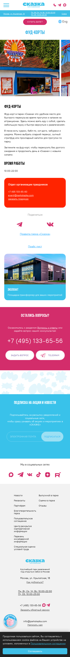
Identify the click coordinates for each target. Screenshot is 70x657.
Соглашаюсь (35, 651)
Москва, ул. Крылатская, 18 (14, 14)
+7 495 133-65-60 (17, 191)
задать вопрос (20, 355)
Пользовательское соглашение (23, 519)
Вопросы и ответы (47, 327)
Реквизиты (19, 500)
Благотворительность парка (25, 512)
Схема (64, 14)
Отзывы (43, 505)
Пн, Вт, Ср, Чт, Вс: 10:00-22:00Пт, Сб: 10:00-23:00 (43, 13)
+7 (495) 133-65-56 (30, 605)
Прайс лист (35, 246)
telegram (53, 355)
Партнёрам (19, 505)
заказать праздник (18, 199)
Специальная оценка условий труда (24, 548)
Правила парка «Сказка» (35, 234)
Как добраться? (35, 582)
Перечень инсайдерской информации (21, 539)
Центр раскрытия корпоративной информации (23, 529)
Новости (18, 495)
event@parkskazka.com (21, 195)
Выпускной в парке (48, 495)
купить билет (35, 22)
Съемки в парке (47, 500)
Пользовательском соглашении (48, 643)
